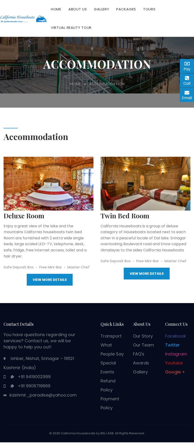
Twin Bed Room (125, 215)
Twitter (172, 345)
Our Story (143, 336)
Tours (149, 9)
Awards (141, 363)
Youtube (174, 363)
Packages (126, 9)
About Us (77, 9)
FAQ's (138, 354)
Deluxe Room (24, 215)
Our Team (143, 345)
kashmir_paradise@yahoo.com (43, 395)
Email (188, 97)
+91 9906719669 (34, 386)
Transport (111, 336)
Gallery (101, 9)
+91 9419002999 (34, 377)
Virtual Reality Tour (71, 27)
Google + (175, 372)
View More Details (50, 279)
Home (56, 9)
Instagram (176, 354)
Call (188, 83)
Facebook (175, 336)
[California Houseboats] (23, 18)
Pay (189, 68)
